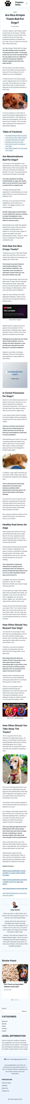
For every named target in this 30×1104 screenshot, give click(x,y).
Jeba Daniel (15, 910)
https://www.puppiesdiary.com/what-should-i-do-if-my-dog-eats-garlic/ (15, 882)
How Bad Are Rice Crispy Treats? (16, 137)
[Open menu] (26, 3)
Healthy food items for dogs (14, 142)
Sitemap (4, 1085)
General (4, 1028)
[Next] (25, 981)
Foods (15, 12)
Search (4, 1008)
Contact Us (5, 1091)
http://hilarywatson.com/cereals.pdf (15, 888)
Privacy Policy (6, 1083)
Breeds (4, 1024)
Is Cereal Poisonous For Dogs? (15, 140)
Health (4, 1031)
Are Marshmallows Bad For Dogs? (16, 135)
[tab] (11, 999)
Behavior (5, 1021)
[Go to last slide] (4, 981)
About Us (5, 1088)
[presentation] (15, 972)
